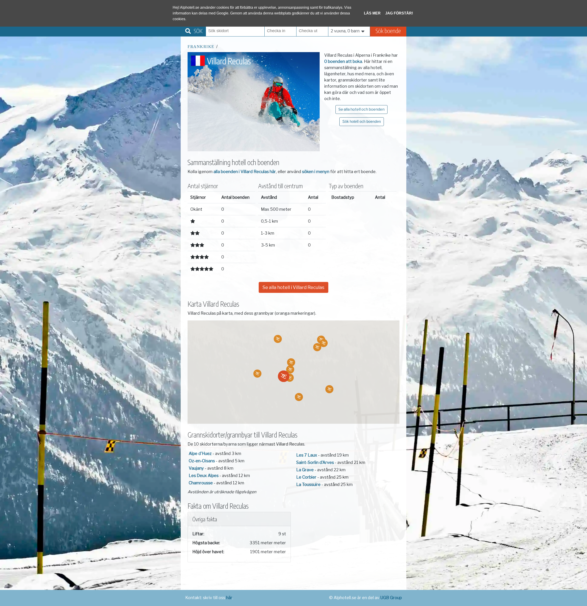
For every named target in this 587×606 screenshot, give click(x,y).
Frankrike (201, 46)
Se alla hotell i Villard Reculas (293, 287)
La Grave (305, 469)
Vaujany (196, 468)
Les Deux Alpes (204, 475)
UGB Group (391, 597)
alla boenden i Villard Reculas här (244, 171)
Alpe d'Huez (200, 453)
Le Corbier (306, 477)
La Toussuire (308, 484)
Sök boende (388, 30)
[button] (290, 378)
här (229, 597)
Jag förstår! (399, 13)
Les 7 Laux (306, 455)
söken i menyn (315, 171)
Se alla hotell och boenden (361, 109)
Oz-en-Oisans (202, 460)
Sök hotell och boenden (361, 121)
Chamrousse (201, 482)
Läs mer (372, 13)
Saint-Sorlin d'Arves (315, 462)
